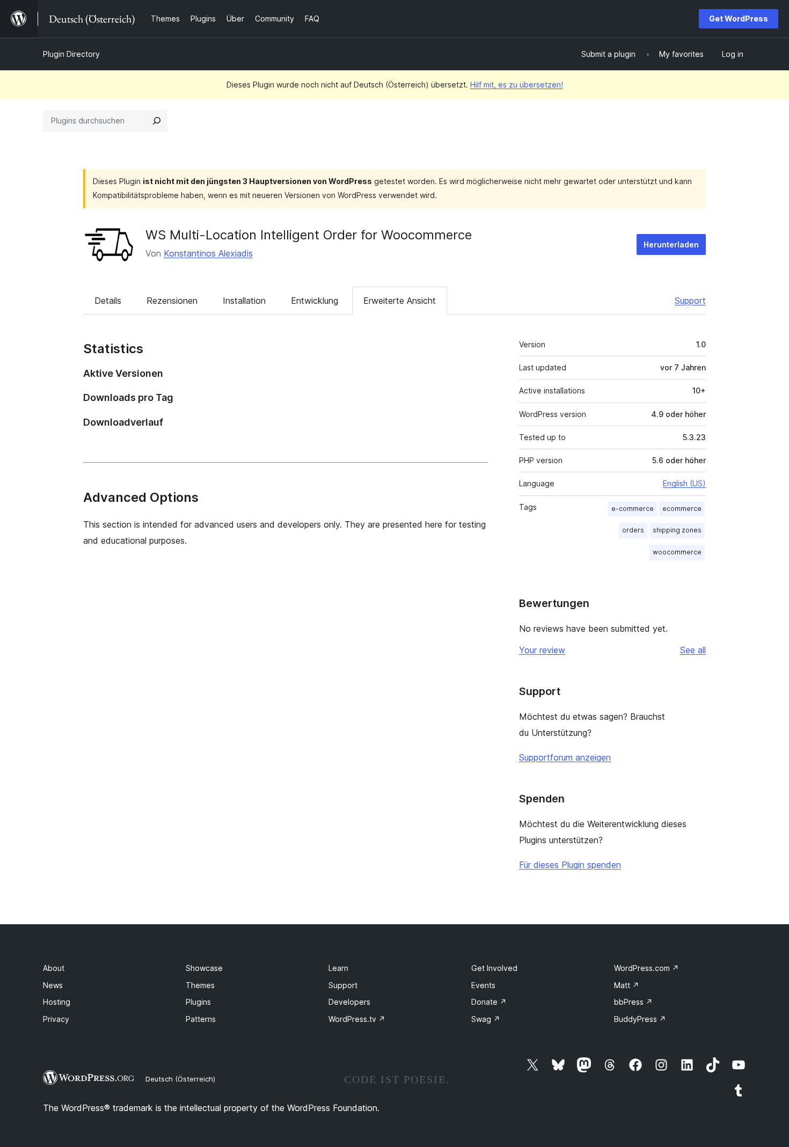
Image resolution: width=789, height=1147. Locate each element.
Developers (349, 1001)
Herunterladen (671, 244)
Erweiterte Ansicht (399, 300)
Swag (485, 1019)
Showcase (204, 968)
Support (690, 300)
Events (483, 985)
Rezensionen (172, 300)
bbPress (633, 1001)
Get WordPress (738, 18)
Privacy (56, 1019)
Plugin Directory (71, 54)
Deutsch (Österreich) (180, 1079)
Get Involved (494, 968)
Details (107, 300)
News (53, 985)
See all (693, 650)
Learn (338, 968)
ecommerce (682, 509)
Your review (542, 650)
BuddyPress (640, 1019)
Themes (200, 985)
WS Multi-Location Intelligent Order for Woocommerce (308, 235)
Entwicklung (314, 300)
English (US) (684, 483)
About (53, 968)
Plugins (198, 1001)
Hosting (56, 1001)
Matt (626, 985)
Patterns (201, 1019)
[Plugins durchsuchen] (156, 120)
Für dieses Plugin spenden (570, 864)
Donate (489, 1001)
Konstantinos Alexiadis (208, 253)
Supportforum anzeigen (565, 757)
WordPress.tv (356, 1019)
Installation (244, 300)
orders (633, 530)
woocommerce (677, 552)
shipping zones (677, 530)
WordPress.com (646, 968)
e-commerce (632, 509)
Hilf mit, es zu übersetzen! (516, 84)
